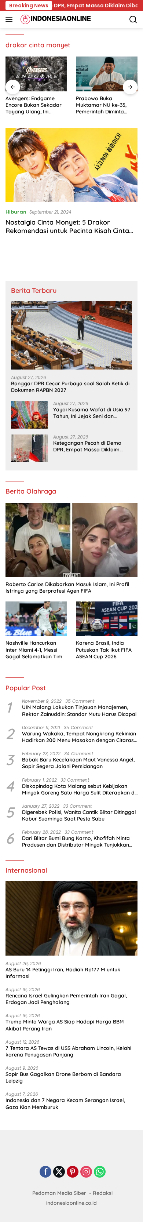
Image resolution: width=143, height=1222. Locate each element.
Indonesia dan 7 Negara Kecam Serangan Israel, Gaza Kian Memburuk (65, 1103)
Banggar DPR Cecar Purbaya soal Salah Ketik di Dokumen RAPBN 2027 (70, 386)
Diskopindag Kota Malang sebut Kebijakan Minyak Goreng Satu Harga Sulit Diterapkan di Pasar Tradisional (79, 789)
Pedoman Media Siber (59, 1193)
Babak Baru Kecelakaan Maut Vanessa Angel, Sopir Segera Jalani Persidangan (78, 763)
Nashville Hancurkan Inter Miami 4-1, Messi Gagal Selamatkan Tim (34, 649)
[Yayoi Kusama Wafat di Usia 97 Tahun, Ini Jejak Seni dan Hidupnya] (29, 415)
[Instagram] (86, 1172)
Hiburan (16, 211)
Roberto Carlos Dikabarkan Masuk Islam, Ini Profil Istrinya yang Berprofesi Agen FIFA (67, 587)
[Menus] (10, 19)
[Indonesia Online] (54, 19)
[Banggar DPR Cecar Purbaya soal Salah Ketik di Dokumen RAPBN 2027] (71, 335)
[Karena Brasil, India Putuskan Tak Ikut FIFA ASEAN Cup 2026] (107, 618)
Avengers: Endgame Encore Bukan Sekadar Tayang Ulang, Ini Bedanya (34, 105)
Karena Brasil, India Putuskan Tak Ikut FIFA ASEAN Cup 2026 (104, 649)
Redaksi (103, 1193)
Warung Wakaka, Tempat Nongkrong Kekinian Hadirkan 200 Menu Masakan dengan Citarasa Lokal (79, 736)
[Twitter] (59, 1172)
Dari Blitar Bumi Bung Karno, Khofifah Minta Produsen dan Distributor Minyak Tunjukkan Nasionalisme (76, 841)
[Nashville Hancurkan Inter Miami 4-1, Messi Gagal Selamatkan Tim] (36, 618)
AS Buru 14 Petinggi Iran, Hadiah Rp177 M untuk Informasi (63, 972)
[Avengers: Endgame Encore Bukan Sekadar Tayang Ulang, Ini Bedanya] (36, 74)
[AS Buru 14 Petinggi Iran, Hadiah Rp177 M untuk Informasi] (72, 918)
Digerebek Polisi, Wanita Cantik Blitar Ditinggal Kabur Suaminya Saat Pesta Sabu (79, 815)
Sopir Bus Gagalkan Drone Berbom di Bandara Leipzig (63, 1077)
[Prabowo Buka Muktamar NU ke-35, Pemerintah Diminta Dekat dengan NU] (107, 74)
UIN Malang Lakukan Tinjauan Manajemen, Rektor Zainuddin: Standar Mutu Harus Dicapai (79, 710)
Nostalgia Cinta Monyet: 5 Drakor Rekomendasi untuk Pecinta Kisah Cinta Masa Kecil (67, 231)
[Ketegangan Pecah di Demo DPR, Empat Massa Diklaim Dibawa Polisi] (29, 448)
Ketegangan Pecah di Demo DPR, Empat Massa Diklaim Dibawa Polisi (87, 446)
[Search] (133, 20)
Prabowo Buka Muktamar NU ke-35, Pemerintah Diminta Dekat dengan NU (101, 105)
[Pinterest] (72, 1172)
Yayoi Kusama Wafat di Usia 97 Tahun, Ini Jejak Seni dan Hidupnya (92, 412)
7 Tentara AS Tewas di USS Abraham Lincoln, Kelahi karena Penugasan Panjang (68, 1051)
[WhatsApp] (100, 1172)
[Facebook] (45, 1172)
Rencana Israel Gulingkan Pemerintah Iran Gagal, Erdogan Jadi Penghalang (66, 998)
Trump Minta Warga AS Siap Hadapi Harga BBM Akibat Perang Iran (65, 1025)
